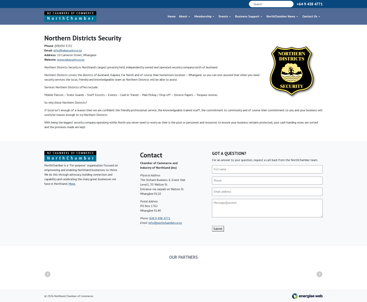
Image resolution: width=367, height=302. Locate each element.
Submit (218, 229)
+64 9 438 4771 (310, 4)
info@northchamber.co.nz (165, 223)
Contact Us (309, 16)
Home (172, 16)
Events (223, 16)
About (183, 16)
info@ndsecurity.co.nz (68, 50)
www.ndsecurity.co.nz (70, 59)
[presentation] (47, 274)
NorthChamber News (280, 16)
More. (72, 184)
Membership (203, 16)
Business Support (247, 16)
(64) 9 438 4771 (159, 218)
